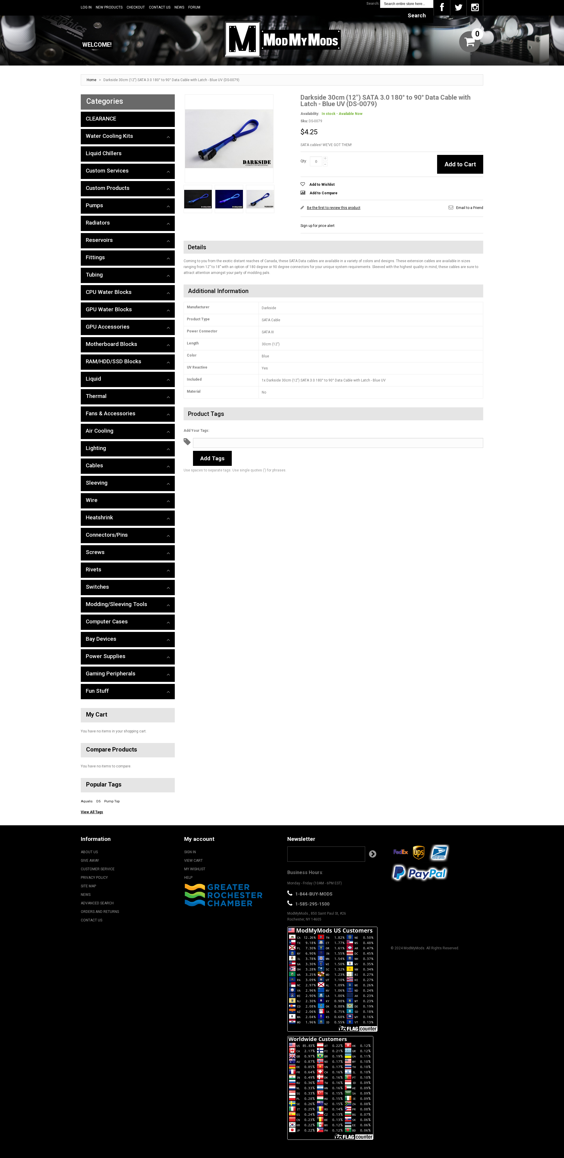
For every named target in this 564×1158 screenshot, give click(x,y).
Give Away (90, 861)
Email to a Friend (469, 208)
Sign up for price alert (318, 226)
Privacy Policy (94, 878)
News (179, 7)
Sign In (190, 852)
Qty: (304, 161)
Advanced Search (97, 903)
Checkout (136, 7)
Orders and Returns (100, 912)
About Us (89, 852)
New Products (109, 7)
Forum (194, 7)
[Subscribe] (372, 854)
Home (91, 80)
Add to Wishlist (322, 185)
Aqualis (87, 801)
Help (188, 878)
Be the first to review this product (333, 208)
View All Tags (92, 812)
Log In (86, 7)
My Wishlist (194, 869)
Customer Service (98, 869)
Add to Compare (324, 193)
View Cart (193, 861)
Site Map (88, 886)
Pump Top (112, 801)
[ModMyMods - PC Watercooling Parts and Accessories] (282, 39)
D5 (98, 801)
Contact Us (159, 7)
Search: (372, 3)
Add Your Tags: (196, 431)
